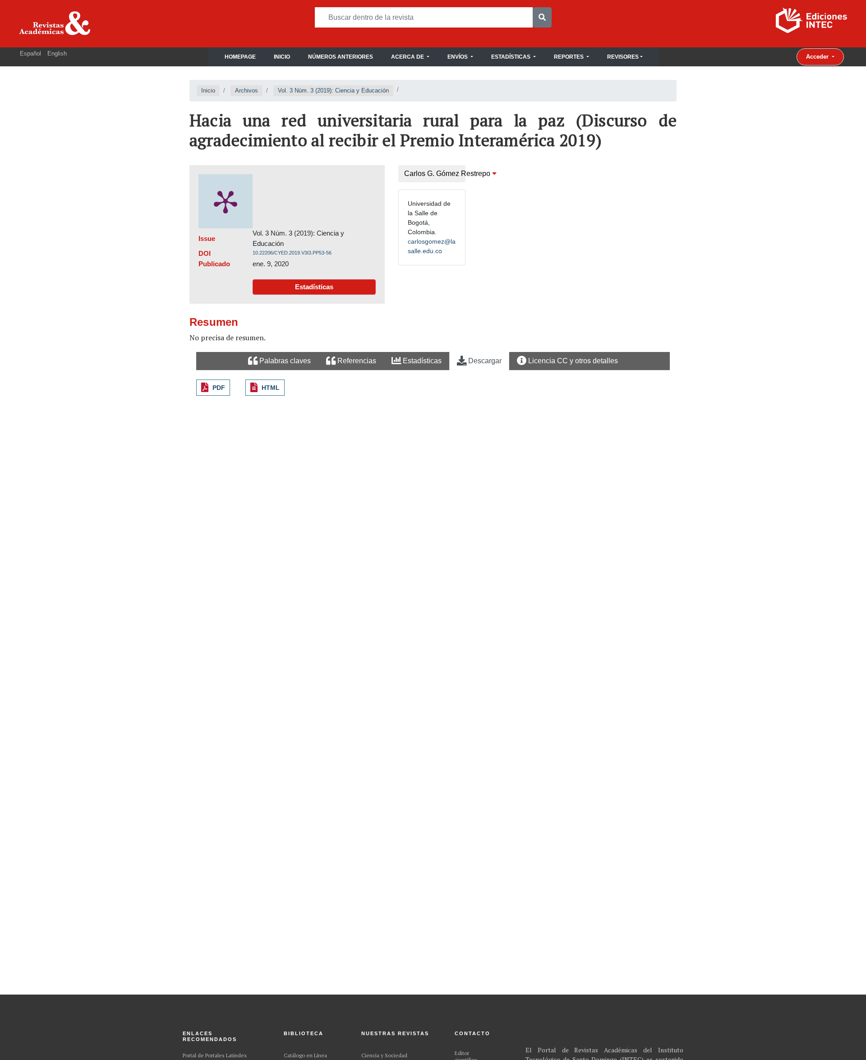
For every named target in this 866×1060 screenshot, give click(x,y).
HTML (271, 387)
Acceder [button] (818, 56)
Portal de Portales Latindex (215, 1055)
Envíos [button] (458, 57)
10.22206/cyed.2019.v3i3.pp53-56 (292, 252)
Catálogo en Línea (305, 1055)
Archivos (246, 90)
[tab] (279, 361)
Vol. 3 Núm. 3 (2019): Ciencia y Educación (333, 90)
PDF (218, 387)
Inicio (282, 57)
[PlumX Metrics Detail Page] (225, 201)
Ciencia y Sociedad (384, 1055)
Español (30, 53)
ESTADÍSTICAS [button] (511, 57)
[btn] (542, 17)
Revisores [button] (623, 57)
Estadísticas (314, 287)
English (57, 53)
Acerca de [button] (408, 57)
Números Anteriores (340, 57)
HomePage (240, 57)
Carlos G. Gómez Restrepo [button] (434, 173)
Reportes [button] (569, 57)
